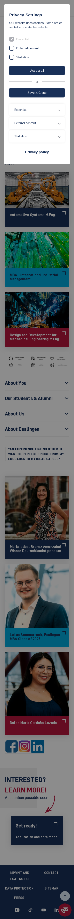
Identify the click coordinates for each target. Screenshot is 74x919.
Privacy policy (37, 152)
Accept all (37, 70)
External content (27, 48)
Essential (22, 39)
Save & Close (37, 92)
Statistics (22, 57)
